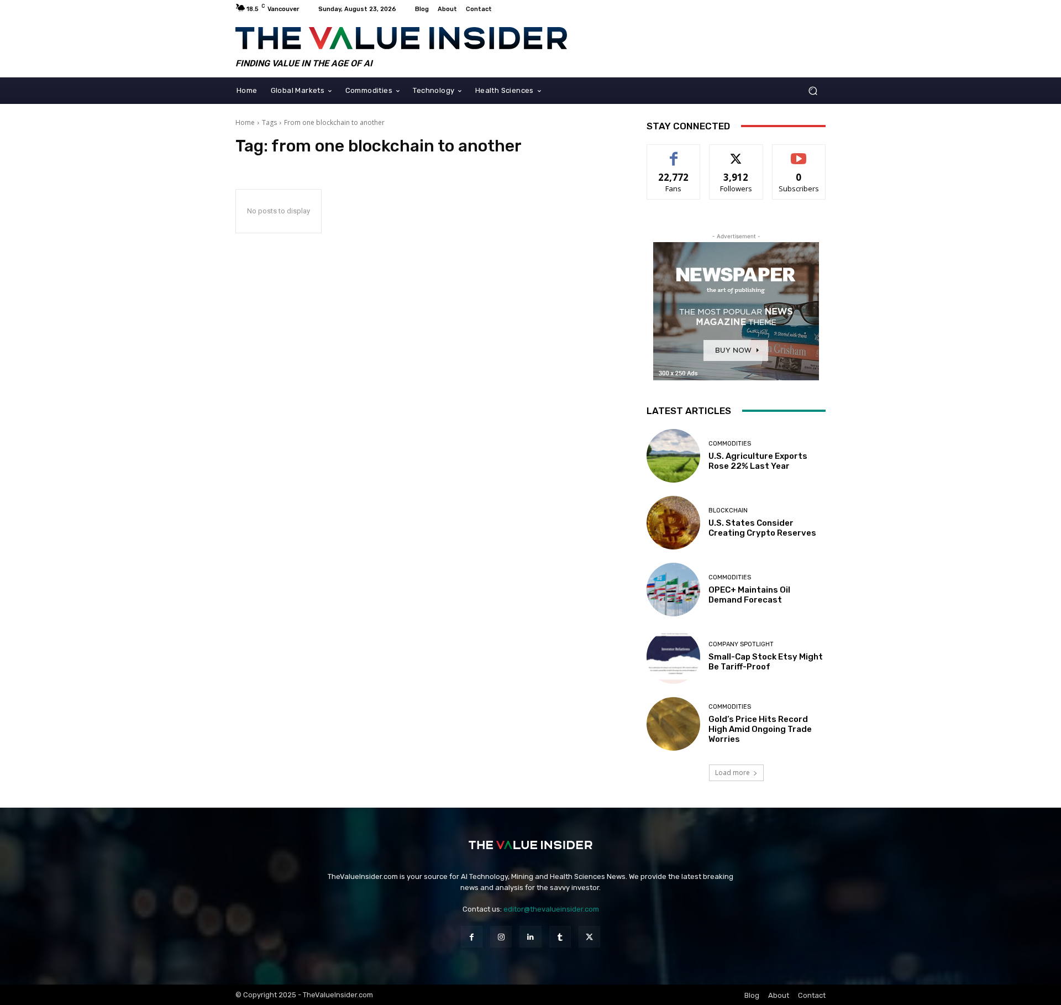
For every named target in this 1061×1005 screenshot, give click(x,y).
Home (245, 122)
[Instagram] (501, 937)
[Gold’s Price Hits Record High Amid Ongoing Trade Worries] (673, 724)
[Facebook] (471, 937)
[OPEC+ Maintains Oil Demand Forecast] (673, 589)
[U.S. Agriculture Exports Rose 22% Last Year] (673, 456)
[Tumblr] (560, 937)
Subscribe (799, 153)
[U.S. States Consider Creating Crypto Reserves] (673, 522)
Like (674, 153)
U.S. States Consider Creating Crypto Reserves (762, 528)
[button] (813, 90)
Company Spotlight (741, 644)
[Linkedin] (530, 937)
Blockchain (728, 510)
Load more (732, 772)
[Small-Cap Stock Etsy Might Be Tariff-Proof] (673, 656)
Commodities (729, 444)
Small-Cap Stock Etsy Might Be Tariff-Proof (765, 662)
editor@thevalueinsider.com (551, 909)
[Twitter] (589, 937)
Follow (736, 153)
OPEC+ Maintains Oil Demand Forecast (749, 595)
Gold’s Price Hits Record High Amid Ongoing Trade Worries (760, 729)
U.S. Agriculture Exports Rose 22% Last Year (757, 461)
